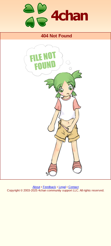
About (36, 186)
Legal (62, 186)
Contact (73, 186)
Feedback (49, 186)
